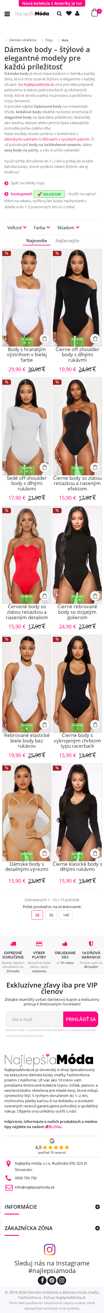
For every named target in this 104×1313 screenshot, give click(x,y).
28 (37, 915)
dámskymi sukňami (21, 139)
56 (51, 915)
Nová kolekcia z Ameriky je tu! (52, 3)
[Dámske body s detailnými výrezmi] (26, 812)
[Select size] (44, 339)
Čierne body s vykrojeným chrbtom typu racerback (77, 741)
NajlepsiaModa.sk (39, 84)
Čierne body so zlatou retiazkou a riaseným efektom (77, 483)
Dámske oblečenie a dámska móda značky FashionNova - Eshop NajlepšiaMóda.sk (58, 1295)
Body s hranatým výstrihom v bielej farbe (27, 355)
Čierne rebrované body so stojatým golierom (77, 612)
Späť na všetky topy (28, 182)
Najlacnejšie (67, 240)
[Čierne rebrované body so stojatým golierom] (77, 555)
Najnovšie (36, 240)
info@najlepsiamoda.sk (35, 1187)
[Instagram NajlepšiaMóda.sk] (61, 1281)
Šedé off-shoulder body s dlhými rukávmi (27, 483)
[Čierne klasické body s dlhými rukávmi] (77, 812)
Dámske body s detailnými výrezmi (26, 867)
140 (66, 915)
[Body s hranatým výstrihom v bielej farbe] (26, 297)
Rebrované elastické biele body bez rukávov (27, 741)
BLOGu (55, 1126)
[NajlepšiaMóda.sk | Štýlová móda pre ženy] (32, 14)
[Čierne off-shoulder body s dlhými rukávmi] (77, 297)
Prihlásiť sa (81, 1019)
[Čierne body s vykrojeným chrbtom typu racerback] (77, 683)
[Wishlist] (70, 13)
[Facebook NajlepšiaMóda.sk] (42, 1281)
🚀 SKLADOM (49, 194)
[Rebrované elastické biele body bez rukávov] (26, 683)
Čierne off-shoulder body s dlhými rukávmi (77, 355)
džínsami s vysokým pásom (65, 139)
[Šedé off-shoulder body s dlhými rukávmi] (26, 426)
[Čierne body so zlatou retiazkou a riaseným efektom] (77, 426)
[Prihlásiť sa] (78, 13)
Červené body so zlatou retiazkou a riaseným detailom (27, 612)
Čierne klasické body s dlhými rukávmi (77, 867)
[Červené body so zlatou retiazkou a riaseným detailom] (26, 555)
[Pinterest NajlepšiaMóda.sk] (51, 1281)
